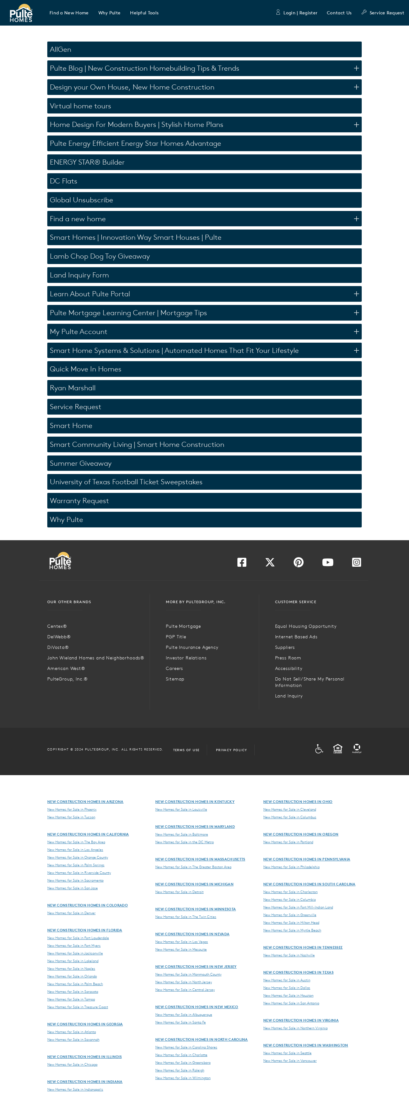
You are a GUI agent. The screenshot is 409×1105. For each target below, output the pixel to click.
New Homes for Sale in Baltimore (181, 834)
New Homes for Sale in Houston (288, 995)
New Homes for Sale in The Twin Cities (185, 916)
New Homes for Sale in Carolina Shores (186, 1047)
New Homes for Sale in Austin (286, 980)
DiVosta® (58, 647)
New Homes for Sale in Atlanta (71, 1032)
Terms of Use (186, 750)
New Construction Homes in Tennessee (303, 947)
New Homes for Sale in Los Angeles (75, 849)
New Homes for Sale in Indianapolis (75, 1089)
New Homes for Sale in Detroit (179, 892)
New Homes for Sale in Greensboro (183, 1062)
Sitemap (175, 679)
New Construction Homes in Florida (84, 930)
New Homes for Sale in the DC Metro (184, 842)
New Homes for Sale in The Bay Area (76, 842)
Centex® (57, 626)
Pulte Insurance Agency (192, 647)
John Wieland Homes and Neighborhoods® (95, 658)
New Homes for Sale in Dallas (286, 987)
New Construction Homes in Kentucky (195, 801)
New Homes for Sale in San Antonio (291, 1003)
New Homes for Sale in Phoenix (71, 809)
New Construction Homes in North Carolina (201, 1039)
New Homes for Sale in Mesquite (181, 949)
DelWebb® (59, 637)
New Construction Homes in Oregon (300, 834)
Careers (174, 668)
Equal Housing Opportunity (306, 626)
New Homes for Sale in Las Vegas (181, 941)
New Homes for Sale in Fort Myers (74, 945)
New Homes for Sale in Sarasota (72, 991)
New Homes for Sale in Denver (71, 913)
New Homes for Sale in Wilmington (183, 1078)
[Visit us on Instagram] (356, 564)
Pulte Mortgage (183, 626)
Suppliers (285, 647)
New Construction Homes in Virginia (301, 1020)
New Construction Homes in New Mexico (196, 1006)
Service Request (387, 13)
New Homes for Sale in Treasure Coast (77, 1007)
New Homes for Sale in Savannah (73, 1039)
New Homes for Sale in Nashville (289, 955)
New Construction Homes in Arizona (85, 801)
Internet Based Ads (296, 637)
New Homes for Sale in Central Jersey (185, 989)
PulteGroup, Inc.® (67, 679)
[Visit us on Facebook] (241, 564)
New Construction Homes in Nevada (192, 933)
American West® (66, 668)
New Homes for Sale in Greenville (289, 915)
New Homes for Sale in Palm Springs (75, 865)
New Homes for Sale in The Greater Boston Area (193, 867)
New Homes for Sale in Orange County (77, 857)
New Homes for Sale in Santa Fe (180, 1022)
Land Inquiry (289, 696)
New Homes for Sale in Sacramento (75, 880)
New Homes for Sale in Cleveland (289, 809)
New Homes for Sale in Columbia (289, 899)
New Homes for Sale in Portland (288, 842)
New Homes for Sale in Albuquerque (183, 1014)
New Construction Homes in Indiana (85, 1081)
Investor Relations (186, 658)
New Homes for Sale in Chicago (72, 1064)
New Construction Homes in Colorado (87, 905)
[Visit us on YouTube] (328, 564)
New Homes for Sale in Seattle (287, 1053)
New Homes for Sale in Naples (71, 968)
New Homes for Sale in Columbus (289, 817)
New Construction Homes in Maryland (195, 826)
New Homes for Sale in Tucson (71, 817)
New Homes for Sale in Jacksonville (75, 953)
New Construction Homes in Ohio (298, 801)
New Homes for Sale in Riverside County (79, 872)
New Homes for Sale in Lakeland (72, 961)
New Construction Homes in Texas (298, 972)
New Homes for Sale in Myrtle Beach (292, 930)
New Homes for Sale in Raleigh (179, 1070)
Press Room (288, 658)
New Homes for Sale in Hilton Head (291, 922)
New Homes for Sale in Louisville (181, 809)
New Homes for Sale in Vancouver (290, 1060)
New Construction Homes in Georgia (85, 1024)
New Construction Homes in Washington (305, 1045)
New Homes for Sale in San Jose (72, 888)
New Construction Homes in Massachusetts (200, 859)
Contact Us (339, 13)
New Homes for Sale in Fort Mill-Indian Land (298, 907)
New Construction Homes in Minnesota (195, 909)
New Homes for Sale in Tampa (71, 999)
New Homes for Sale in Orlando (72, 976)
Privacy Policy (231, 750)
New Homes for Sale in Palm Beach (75, 984)
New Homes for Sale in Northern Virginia (295, 1028)
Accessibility (289, 668)
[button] (69, 13)
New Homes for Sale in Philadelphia (291, 867)
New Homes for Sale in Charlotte (181, 1055)
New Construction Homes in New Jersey (196, 966)
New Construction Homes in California (88, 834)
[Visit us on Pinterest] (299, 564)
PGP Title (176, 637)
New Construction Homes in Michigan (194, 884)
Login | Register (300, 13)
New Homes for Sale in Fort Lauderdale (78, 938)
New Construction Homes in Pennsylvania (306, 859)
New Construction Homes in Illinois (84, 1056)
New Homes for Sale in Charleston (290, 892)
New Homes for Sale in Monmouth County (188, 974)
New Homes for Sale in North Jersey (183, 982)
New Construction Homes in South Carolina (309, 884)
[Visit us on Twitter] (270, 564)
